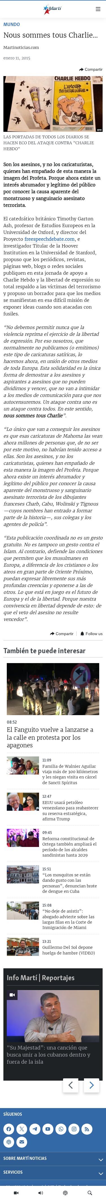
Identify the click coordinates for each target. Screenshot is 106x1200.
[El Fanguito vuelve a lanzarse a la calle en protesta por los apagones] (53, 689)
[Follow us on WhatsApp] (60, 1129)
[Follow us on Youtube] (47, 1129)
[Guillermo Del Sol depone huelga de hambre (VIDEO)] (23, 947)
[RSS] (86, 1129)
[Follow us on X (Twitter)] (21, 1129)
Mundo (11, 25)
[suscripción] (21, 1142)
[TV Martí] (16, 1193)
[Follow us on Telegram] (34, 1129)
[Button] (91, 69)
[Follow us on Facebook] (8, 1129)
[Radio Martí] (40, 1193)
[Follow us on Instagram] (73, 1129)
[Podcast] (65, 1193)
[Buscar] (89, 1193)
